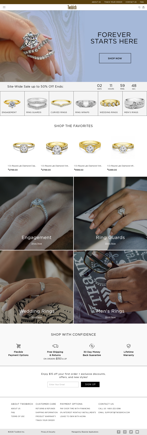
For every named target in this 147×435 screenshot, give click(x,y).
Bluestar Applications (90, 432)
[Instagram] (125, 432)
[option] (24, 151)
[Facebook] (118, 432)
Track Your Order (113, 2)
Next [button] (130, 152)
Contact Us (131, 2)
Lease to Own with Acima (73, 416)
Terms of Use (17, 416)
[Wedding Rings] (110, 103)
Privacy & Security (48, 432)
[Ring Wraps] (86, 103)
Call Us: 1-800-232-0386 (109, 409)
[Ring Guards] (37, 103)
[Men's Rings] (135, 103)
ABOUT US (96, 2)
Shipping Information (47, 412)
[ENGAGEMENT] (12, 103)
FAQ (142, 2)
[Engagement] (36, 213)
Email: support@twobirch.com (114, 412)
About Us (15, 409)
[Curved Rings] (61, 103)
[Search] (139, 7)
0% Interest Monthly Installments (78, 412)
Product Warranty (46, 416)
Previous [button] (17, 152)
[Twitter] (131, 432)
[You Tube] (137, 432)
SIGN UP (90, 384)
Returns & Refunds (45, 409)
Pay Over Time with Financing (75, 409)
